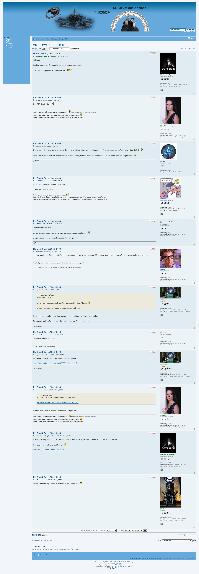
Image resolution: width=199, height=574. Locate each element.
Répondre (35, 48)
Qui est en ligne (38, 546)
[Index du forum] (99, 34)
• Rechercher (9, 43)
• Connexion (9, 47)
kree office (40, 335)
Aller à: (159, 540)
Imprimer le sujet (188, 38)
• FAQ (7, 41)
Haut (194, 93)
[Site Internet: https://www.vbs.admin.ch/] (161, 524)
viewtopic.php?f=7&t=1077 (53, 450)
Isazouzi (40, 100)
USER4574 (40, 181)
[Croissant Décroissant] (139, 530)
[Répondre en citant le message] (152, 53)
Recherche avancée (188, 32)
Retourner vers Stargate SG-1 (43, 540)
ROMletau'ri (41, 224)
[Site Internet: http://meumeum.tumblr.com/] (161, 90)
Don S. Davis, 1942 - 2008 (48, 44)
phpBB (105, 562)
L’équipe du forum (134, 558)
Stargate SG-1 (64, 39)
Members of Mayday (43, 56)
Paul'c (39, 480)
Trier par (120, 530)
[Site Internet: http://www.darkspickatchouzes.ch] (161, 214)
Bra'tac (39, 251)
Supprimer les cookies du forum (151, 558)
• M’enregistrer (10, 45)
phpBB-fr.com (117, 563)
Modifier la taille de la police (193, 38)
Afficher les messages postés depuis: (93, 530)
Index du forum (40, 39)
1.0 (115, 568)
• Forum (8, 39)
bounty (39, 146)
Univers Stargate (52, 39)
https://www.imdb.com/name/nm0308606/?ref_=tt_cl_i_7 (55, 363)
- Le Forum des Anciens (123, 566)
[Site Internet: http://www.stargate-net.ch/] (161, 315)
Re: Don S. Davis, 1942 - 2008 (47, 97)
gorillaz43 (40, 290)
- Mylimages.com (122, 565)
